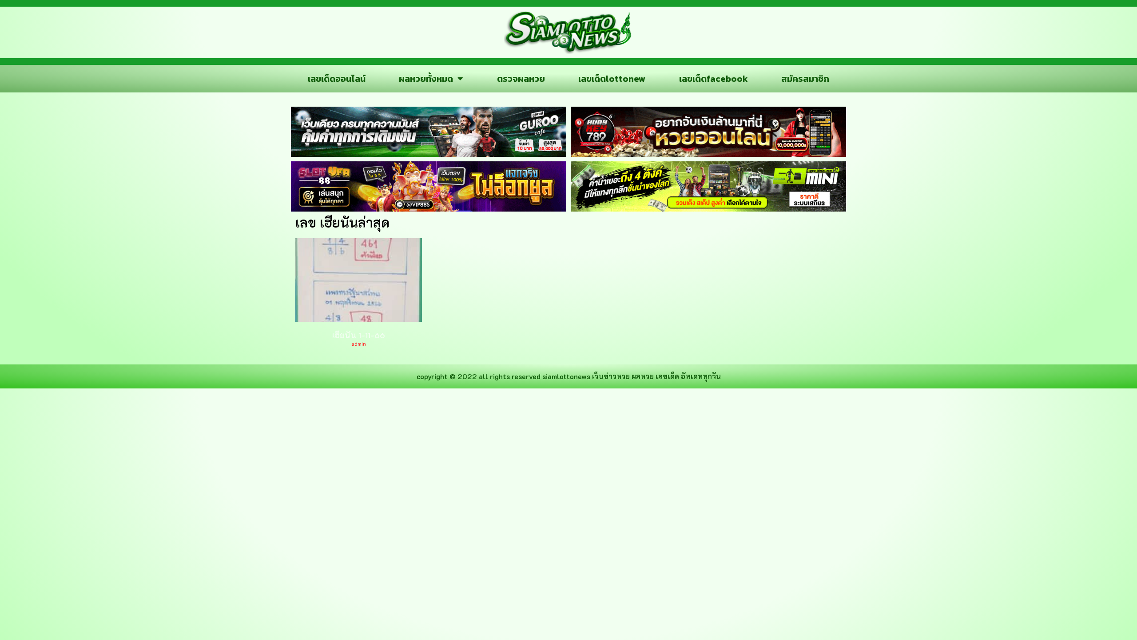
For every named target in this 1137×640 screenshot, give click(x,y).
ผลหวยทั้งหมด (426, 78)
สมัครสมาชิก (805, 78)
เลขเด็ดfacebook (713, 78)
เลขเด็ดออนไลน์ (337, 78)
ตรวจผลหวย (521, 78)
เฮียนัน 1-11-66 (358, 335)
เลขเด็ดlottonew (611, 78)
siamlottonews (566, 376)
